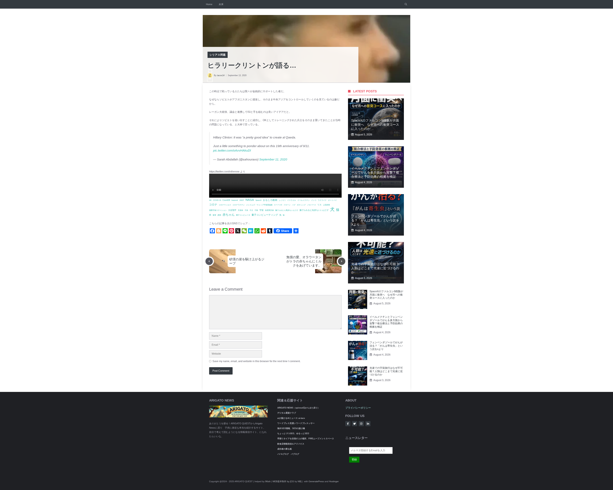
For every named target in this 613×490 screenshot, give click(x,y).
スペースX (278, 203)
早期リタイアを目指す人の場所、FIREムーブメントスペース (305, 438)
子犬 (251, 209)
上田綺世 (326, 203)
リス (319, 203)
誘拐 (219, 213)
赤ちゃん (229, 213)
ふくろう (282, 199)
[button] (405, 4)
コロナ (213, 202)
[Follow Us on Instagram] (361, 423)
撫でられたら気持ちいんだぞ (286, 209)
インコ (313, 199)
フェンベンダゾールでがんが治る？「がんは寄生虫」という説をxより (375, 220)
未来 (221, 4)
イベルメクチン (303, 199)
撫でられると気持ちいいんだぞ (314, 208)
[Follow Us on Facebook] (347, 423)
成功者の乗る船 (284, 449)
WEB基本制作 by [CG (283, 481)
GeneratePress (316, 481)
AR (210, 199)
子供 (246, 209)
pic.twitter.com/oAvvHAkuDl (232, 149)
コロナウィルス (225, 203)
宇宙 (261, 208)
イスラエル (291, 199)
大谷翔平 (232, 208)
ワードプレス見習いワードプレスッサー (296, 423)
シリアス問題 (217, 54)
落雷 (214, 213)
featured (234, 199)
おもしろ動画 (270, 198)
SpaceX (258, 199)
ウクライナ (322, 199)
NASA (250, 198)
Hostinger (334, 481)
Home (209, 4)
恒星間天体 (269, 209)
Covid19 (226, 198)
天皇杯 (240, 209)
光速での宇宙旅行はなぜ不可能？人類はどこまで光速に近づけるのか (375, 268)
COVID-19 (217, 199)
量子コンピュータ (243, 213)
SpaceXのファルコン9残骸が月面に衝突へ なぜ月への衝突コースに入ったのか (375, 124)
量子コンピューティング (265, 213)
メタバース (311, 203)
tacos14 (220, 75)
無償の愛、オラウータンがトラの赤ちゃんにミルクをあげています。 (304, 260)
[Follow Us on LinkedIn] (368, 423)
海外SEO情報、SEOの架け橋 (291, 428)
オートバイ (332, 199)
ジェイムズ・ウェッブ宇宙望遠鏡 (259, 203)
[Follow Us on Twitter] (354, 423)
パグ (293, 203)
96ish (268, 481)
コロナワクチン (238, 203)
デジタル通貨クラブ (286, 413)
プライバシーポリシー (358, 407)
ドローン (287, 203)
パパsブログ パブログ (288, 454)
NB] (299, 481)
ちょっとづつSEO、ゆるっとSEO (293, 433)
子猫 (256, 209)
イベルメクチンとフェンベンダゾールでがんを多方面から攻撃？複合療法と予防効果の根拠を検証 (375, 172)
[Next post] (341, 259)
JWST (241, 199)
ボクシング (301, 203)
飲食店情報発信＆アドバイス (290, 444)
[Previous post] (209, 259)
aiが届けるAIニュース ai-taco (291, 418)
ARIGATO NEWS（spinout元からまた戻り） (298, 408)
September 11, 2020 (273, 158)
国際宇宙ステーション (218, 209)
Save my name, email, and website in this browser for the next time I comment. (256, 359)
